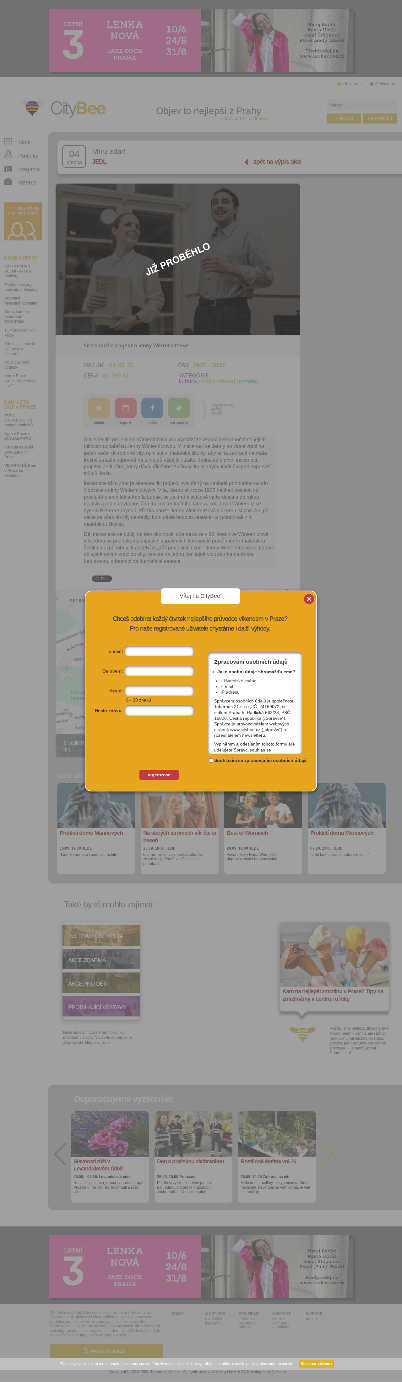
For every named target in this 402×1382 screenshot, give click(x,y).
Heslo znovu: (109, 710)
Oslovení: (112, 671)
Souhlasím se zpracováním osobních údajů (260, 760)
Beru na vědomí (316, 1364)
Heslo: (116, 690)
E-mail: (115, 651)
